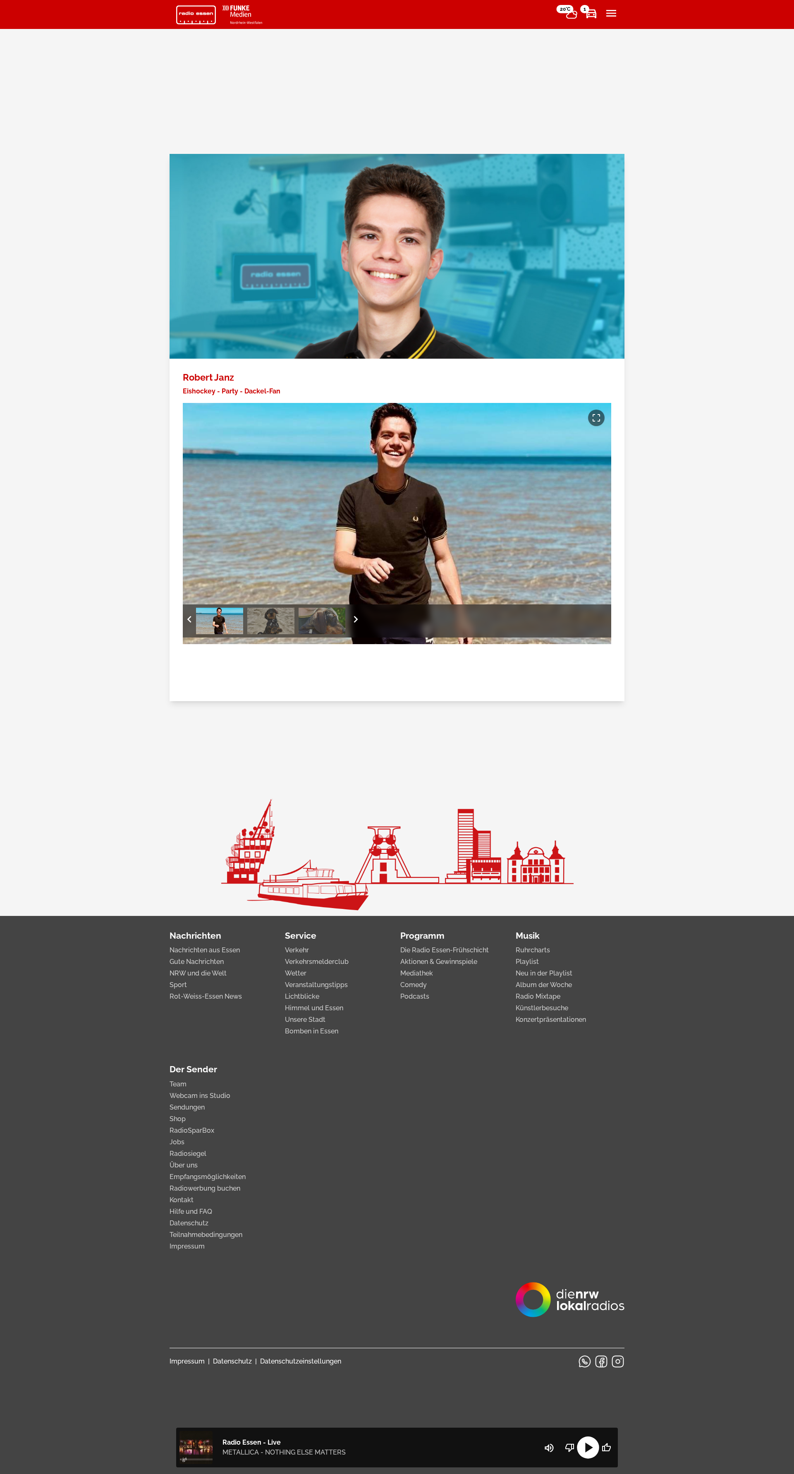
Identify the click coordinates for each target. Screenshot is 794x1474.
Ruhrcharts (533, 950)
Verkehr (297, 950)
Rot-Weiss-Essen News (206, 996)
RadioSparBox (192, 1130)
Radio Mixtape (538, 996)
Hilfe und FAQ (191, 1211)
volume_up (549, 1448)
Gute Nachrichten (197, 962)
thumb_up (606, 1447)
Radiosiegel (188, 1154)
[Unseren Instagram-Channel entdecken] (617, 1361)
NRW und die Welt (198, 973)
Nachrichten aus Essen (205, 950)
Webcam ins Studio (200, 1096)
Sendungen (187, 1107)
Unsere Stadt (305, 1019)
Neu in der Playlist (544, 973)
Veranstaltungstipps (316, 985)
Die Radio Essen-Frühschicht (444, 950)
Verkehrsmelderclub (317, 962)
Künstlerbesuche (542, 1008)
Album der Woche (544, 985)
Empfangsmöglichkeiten (208, 1177)
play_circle (588, 1447)
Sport (178, 985)
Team (178, 1084)
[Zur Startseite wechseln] (196, 14)
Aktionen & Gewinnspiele (438, 962)
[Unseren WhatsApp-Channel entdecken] (584, 1361)
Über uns (184, 1165)
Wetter (295, 973)
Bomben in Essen (311, 1031)
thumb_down (570, 1447)
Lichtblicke (302, 996)
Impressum (187, 1246)
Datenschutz (189, 1223)
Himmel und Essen (314, 1008)
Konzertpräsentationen (551, 1019)
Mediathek (416, 973)
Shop (178, 1119)
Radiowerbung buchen (205, 1188)
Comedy (413, 985)
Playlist (527, 962)
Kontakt (182, 1200)
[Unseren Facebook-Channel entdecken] (601, 1361)
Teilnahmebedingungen (206, 1235)
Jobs (177, 1142)
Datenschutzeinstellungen (300, 1361)
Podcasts (414, 996)
